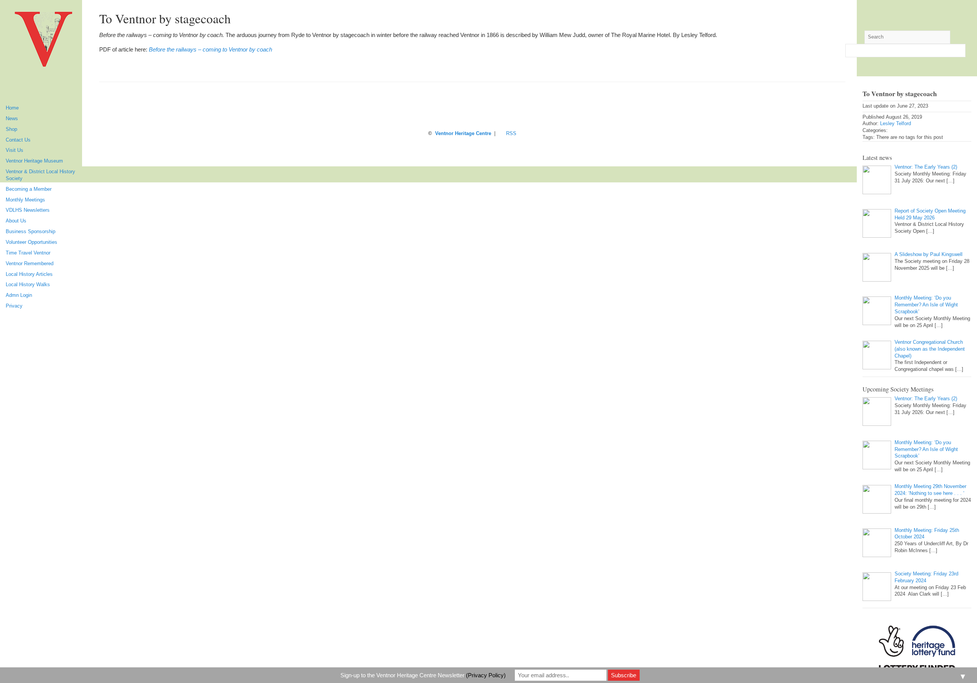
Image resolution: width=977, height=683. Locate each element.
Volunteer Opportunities (31, 242)
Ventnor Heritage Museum (34, 161)
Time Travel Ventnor (28, 253)
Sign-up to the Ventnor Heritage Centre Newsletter (423, 675)
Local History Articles (29, 274)
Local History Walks (28, 284)
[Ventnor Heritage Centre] (44, 41)
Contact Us (18, 140)
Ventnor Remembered (29, 263)
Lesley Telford (895, 123)
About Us (16, 221)
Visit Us (14, 150)
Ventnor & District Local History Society (40, 175)
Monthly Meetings (25, 200)
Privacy (14, 306)
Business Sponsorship (30, 231)
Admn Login (19, 295)
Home (12, 108)
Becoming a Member (29, 189)
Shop (11, 129)
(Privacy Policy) (486, 675)
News (12, 118)
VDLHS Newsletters (28, 210)
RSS (511, 133)
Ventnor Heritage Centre (463, 133)
